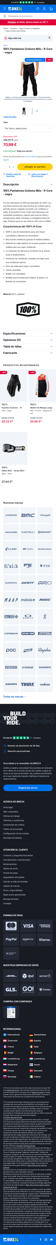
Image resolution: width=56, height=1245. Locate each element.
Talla (5, 122)
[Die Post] (45, 976)
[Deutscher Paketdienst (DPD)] (28, 976)
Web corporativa (10, 811)
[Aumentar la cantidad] (13, 167)
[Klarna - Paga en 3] (45, 939)
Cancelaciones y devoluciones (16, 860)
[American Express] (45, 926)
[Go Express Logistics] (28, 989)
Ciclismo (13, 28)
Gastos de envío (10, 868)
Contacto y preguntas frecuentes (18, 855)
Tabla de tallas (9, 117)
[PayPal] (11, 939)
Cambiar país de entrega (12, 1117)
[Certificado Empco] (11, 1012)
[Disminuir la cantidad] (6, 167)
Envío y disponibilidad (13, 890)
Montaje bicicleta (10, 899)
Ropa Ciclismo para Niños (15, 31)
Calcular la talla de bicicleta (15, 881)
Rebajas (12, 22)
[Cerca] (49, 37)
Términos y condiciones (13, 820)
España (6, 160)
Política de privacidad (13, 829)
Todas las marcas (13, 696)
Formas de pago (10, 873)
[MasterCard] (11, 926)
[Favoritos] (37, 8)
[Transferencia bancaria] (11, 953)
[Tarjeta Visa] (28, 926)
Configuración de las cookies (16, 833)
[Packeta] (45, 989)
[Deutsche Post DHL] (11, 976)
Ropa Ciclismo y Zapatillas (29, 28)
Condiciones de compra (13, 825)
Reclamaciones (10, 864)
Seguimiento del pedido (13, 877)
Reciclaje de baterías (12, 838)
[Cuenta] (44, 8)
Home (5, 28)
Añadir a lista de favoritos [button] (13, 175)
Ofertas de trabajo (11, 816)
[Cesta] (51, 8)
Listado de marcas (11, 886)
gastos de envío (13, 1090)
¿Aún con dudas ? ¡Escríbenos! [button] (39, 175)
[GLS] (11, 989)
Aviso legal (8, 807)
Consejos (7, 903)
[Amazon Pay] (28, 939)
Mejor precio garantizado (14, 894)
